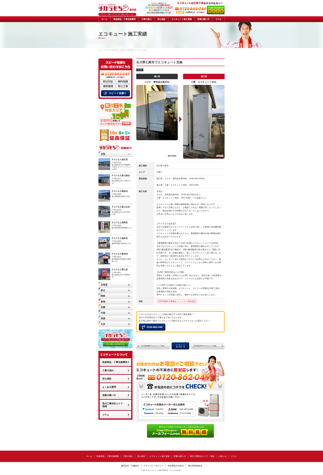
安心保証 (161, 19)
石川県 (140, 70)
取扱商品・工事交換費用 (124, 19)
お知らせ (222, 456)
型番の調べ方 (203, 19)
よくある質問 (109, 387)
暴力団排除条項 (195, 466)
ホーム (104, 19)
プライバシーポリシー (153, 466)
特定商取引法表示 (176, 466)
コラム (219, 19)
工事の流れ (146, 19)
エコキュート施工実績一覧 (180, 346)
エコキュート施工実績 (181, 19)
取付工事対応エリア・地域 (113, 405)
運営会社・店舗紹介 (130, 466)
